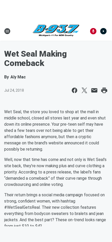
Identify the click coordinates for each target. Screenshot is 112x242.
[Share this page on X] (84, 90)
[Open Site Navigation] (7, 31)
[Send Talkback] (93, 31)
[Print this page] (104, 90)
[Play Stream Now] (103, 31)
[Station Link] (56, 31)
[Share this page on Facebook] (74, 90)
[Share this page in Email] (94, 90)
